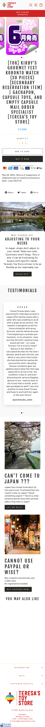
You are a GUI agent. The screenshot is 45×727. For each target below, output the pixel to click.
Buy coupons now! (18, 589)
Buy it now (22, 159)
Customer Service (21, 684)
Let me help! (15, 507)
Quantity (22, 138)
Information (22, 668)
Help (22, 676)
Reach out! (22, 274)
